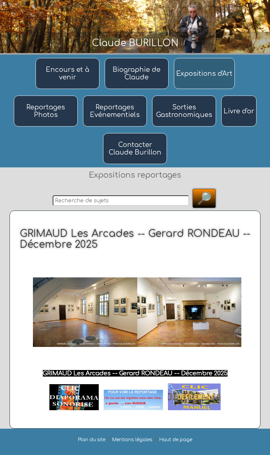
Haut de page (175, 439)
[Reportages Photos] (46, 96)
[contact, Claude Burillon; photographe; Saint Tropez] (135, 133)
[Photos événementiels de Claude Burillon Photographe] (115, 96)
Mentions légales (132, 439)
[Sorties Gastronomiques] (185, 96)
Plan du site (91, 439)
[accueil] (68, 58)
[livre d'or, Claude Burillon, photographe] (239, 96)
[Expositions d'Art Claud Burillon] (204, 58)
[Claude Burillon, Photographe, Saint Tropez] (137, 58)
